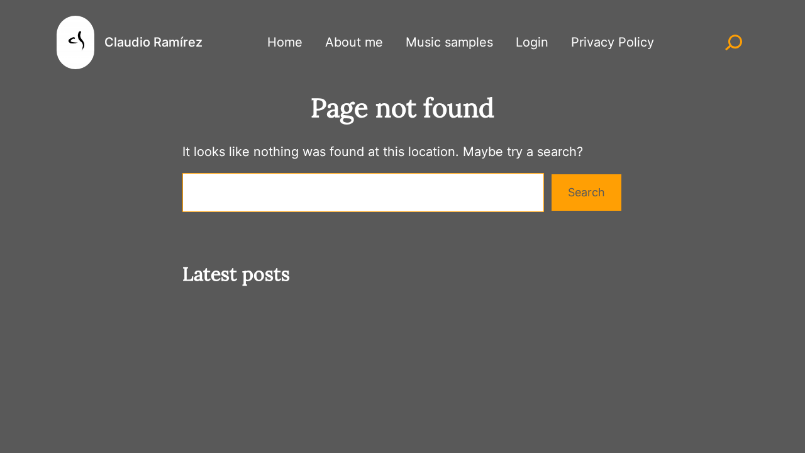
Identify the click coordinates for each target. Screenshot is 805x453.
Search (586, 192)
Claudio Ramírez (153, 42)
